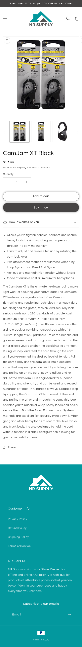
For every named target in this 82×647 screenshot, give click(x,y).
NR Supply (44, 640)
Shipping (21, 168)
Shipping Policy (18, 537)
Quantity (8, 174)
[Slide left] (4, 132)
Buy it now (41, 207)
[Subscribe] (69, 614)
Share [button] (12, 447)
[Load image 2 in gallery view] (41, 131)
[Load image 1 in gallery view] (19, 131)
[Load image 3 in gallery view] (62, 131)
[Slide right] (77, 132)
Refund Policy (17, 528)
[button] (5, 18)
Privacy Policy (17, 519)
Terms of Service (19, 546)
